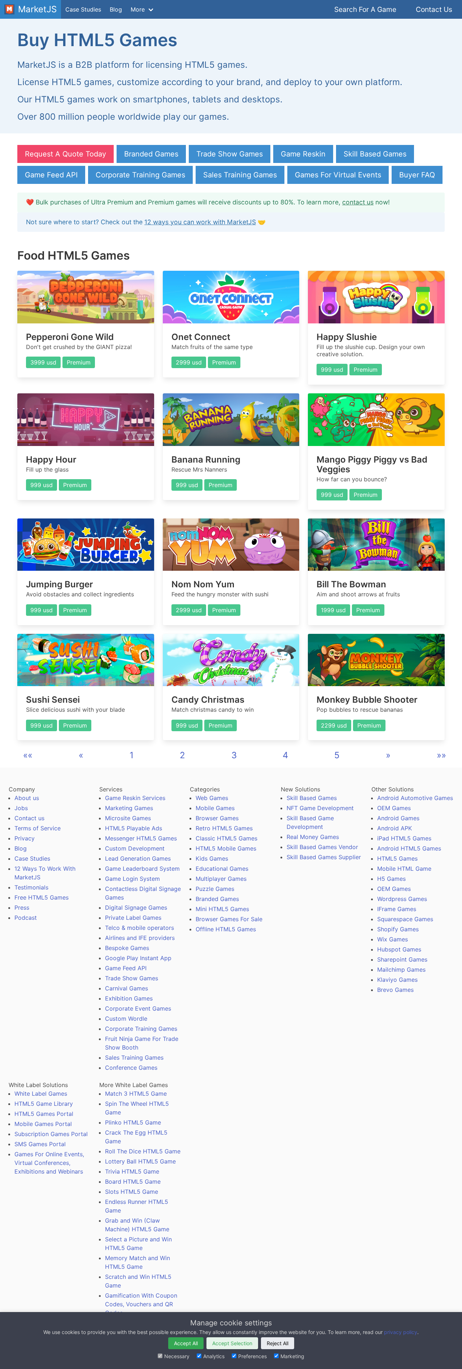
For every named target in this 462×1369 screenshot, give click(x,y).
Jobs (21, 808)
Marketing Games (129, 808)
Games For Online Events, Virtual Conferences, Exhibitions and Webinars (49, 1163)
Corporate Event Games (138, 1008)
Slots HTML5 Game (131, 1191)
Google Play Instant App (138, 958)
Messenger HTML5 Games (141, 838)
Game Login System (132, 878)
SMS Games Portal (40, 1144)
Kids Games (212, 858)
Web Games (212, 797)
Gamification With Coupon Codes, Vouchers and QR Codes (141, 1304)
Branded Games (151, 154)
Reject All (277, 1343)
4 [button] (285, 755)
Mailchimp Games (401, 969)
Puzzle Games (215, 888)
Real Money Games (313, 836)
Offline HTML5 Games (226, 929)
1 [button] (132, 755)
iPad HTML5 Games (404, 838)
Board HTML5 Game (133, 1181)
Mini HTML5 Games (222, 909)
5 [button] (337, 755)
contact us (358, 202)
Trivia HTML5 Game (132, 1171)
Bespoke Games (127, 947)
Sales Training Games (240, 175)
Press (21, 907)
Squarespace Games (405, 919)
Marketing (292, 1356)
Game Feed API (51, 175)
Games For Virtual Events (338, 175)
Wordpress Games (402, 898)
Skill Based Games (375, 154)
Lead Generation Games (138, 858)
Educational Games (222, 868)
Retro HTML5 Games (224, 828)
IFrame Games (396, 909)
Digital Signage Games (136, 907)
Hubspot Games (399, 949)
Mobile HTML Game (404, 868)
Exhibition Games (129, 998)
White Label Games (40, 1093)
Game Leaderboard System (142, 868)
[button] (27, 755)
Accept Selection (232, 1343)
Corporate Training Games (140, 175)
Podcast (25, 917)
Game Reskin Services (135, 797)
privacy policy (400, 1332)
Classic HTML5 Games (226, 838)
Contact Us (434, 9)
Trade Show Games (229, 154)
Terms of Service (37, 828)
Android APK (394, 828)
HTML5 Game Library (43, 1103)
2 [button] (182, 755)
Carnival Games (126, 988)
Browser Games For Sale (229, 919)
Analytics (214, 1356)
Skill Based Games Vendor (322, 847)
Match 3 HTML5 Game (136, 1093)
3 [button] (234, 755)
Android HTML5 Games (409, 848)
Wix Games (392, 939)
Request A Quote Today (65, 154)
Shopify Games (398, 929)
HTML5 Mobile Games (226, 848)
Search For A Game (365, 9)
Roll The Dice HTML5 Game (142, 1151)
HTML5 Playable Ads (133, 828)
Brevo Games (395, 989)
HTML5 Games (397, 858)
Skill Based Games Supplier (324, 857)
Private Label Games (133, 917)
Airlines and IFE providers (140, 937)
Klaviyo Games (397, 979)
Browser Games (217, 818)
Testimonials (31, 887)
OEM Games (394, 808)
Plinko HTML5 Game (133, 1122)
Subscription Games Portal (51, 1134)
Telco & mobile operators (139, 927)
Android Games (398, 818)
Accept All (186, 1343)
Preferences (252, 1356)
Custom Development (135, 848)
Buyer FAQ (417, 175)
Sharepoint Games (402, 959)
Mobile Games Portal (43, 1123)
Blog (116, 9)
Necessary (176, 1356)
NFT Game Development (320, 808)
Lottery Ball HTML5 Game (140, 1161)
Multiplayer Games (221, 878)
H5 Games (391, 878)
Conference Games (131, 1067)
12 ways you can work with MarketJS (200, 222)
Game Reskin (303, 154)
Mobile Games (215, 808)
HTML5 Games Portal (43, 1113)
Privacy (24, 838)
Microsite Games (128, 818)
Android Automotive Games (415, 797)
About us (26, 797)
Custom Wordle (126, 1018)
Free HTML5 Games (41, 897)
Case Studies (83, 9)
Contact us (29, 818)
